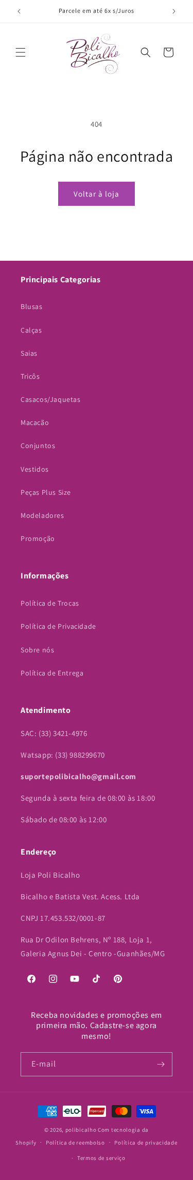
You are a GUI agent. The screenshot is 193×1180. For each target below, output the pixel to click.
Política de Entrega (52, 673)
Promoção (38, 538)
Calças (31, 330)
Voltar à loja (96, 194)
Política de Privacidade (58, 626)
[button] (20, 52)
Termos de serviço (101, 1158)
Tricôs (30, 376)
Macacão (35, 422)
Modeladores (42, 515)
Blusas (32, 306)
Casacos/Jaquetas (51, 399)
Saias (29, 353)
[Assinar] (160, 1064)
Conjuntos (38, 445)
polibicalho (81, 1129)
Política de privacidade (145, 1142)
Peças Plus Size (46, 492)
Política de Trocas (50, 603)
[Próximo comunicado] (174, 11)
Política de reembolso (75, 1142)
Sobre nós (37, 649)
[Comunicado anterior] (19, 11)
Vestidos (35, 469)
